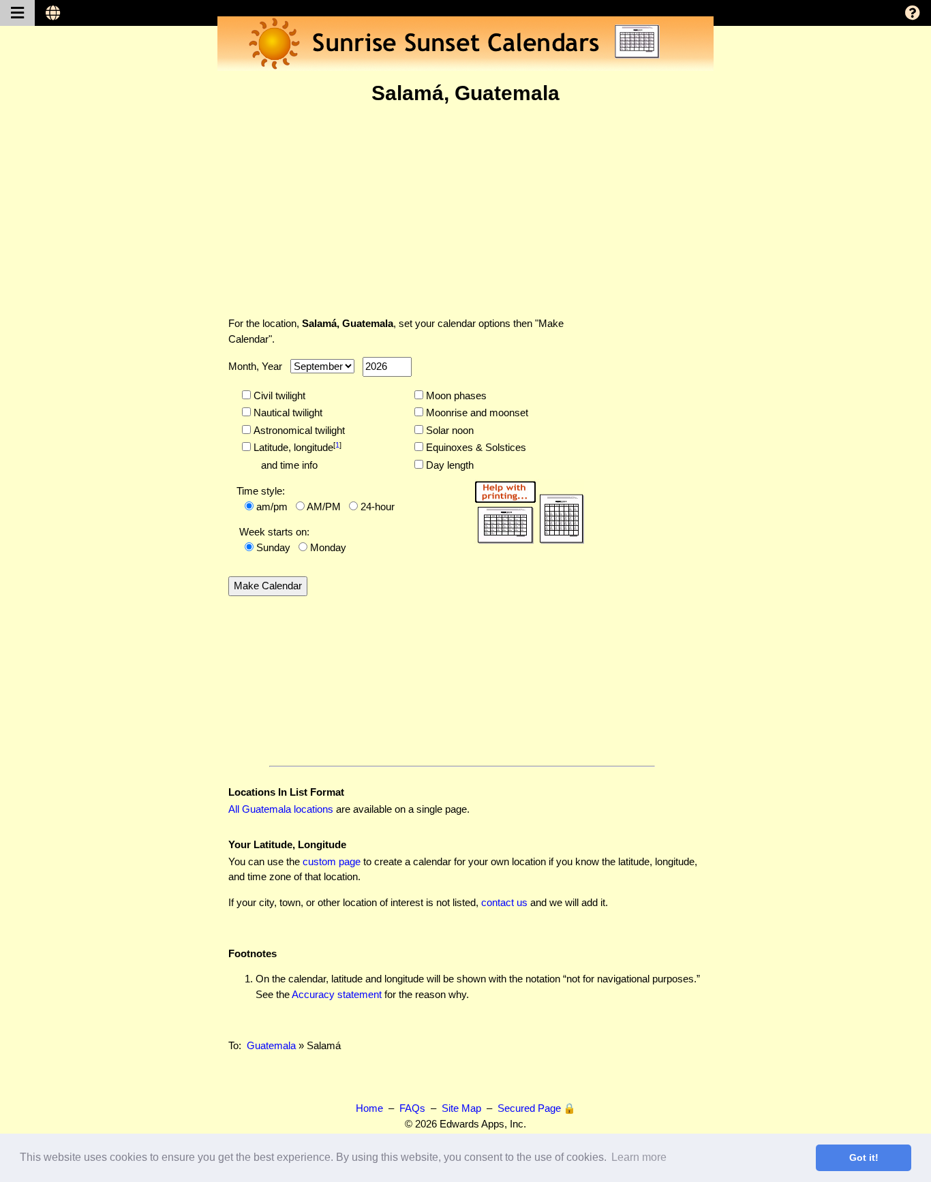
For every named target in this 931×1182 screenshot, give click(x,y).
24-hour (378, 506)
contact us (504, 902)
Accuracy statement (337, 994)
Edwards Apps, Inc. (483, 1124)
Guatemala (271, 1045)
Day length (448, 465)
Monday (328, 547)
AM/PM (324, 506)
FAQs (412, 1108)
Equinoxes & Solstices (474, 447)
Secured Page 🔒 (537, 1108)
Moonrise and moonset (475, 412)
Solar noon (448, 430)
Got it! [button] (864, 1157)
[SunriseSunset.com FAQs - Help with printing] (525, 510)
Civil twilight (278, 395)
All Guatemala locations (280, 809)
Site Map (461, 1108)
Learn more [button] (639, 1157)
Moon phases (455, 395)
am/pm (272, 506)
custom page (332, 861)
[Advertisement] (465, 210)
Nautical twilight (286, 412)
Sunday (273, 547)
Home (369, 1108)
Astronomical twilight (298, 430)
